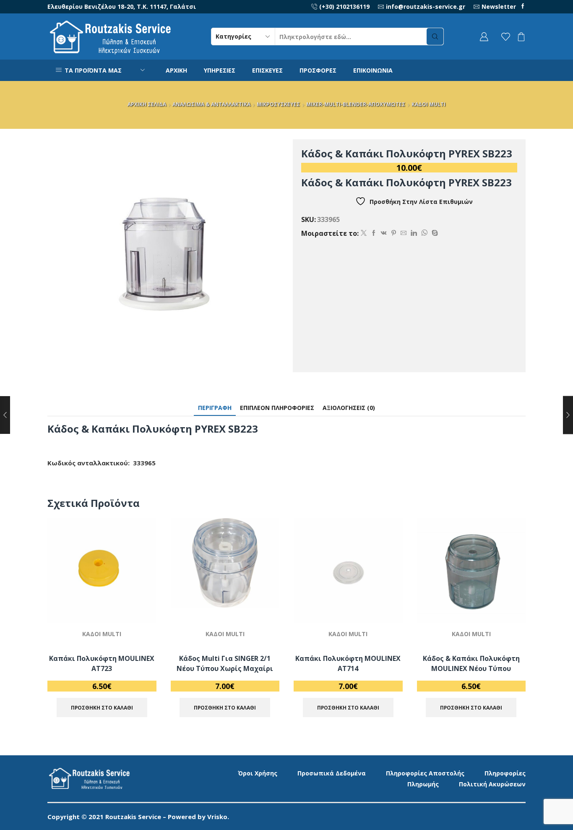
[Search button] (435, 36)
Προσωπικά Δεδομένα (331, 773)
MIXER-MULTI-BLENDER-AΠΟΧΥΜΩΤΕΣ (355, 104)
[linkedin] (414, 233)
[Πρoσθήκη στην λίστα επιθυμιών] (140, 605)
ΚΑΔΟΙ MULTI (428, 104)
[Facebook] (523, 6)
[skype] (434, 233)
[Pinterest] (393, 233)
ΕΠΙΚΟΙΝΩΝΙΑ (373, 70)
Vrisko (217, 816)
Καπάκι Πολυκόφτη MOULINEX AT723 (101, 663)
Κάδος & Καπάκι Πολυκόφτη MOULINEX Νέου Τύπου (471, 663)
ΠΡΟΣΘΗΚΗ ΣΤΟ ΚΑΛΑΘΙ (140, 586)
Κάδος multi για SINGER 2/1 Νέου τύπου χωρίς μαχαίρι (225, 663)
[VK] (384, 233)
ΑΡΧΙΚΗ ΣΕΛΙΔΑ (147, 104)
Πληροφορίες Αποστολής (425, 773)
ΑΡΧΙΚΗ (176, 70)
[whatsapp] (424, 233)
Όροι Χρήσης (257, 773)
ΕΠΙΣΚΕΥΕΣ (267, 70)
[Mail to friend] (403, 233)
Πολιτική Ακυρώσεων (492, 784)
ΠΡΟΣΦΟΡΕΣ (318, 70)
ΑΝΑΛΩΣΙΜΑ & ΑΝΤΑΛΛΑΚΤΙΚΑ (211, 104)
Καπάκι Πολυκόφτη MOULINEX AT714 (348, 663)
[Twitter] (364, 233)
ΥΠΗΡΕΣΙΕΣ (219, 70)
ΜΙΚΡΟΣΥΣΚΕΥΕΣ (278, 104)
